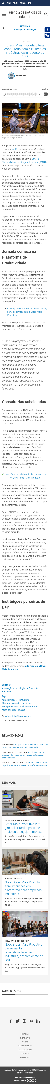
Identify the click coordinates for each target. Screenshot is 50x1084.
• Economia (7, 691)
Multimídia (25, 1054)
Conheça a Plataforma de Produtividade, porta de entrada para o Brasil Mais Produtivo (27, 312)
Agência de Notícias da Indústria (18, 716)
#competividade (10, 706)
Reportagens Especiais (15, 763)
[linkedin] (38, 1021)
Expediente (25, 1058)
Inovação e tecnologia (15, 752)
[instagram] (24, 1021)
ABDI (14, 148)
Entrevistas (25, 1038)
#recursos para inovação (13, 709)
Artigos (25, 1042)
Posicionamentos (25, 1046)
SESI (15, 3)
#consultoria (23, 700)
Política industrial (15, 879)
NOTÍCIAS (25, 26)
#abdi (28, 703)
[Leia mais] (25, 803)
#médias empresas (29, 706)
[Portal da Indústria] (3, 3)
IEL (29, 3)
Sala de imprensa (25, 1050)
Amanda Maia (21, 75)
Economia (8, 744)
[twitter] (17, 1021)
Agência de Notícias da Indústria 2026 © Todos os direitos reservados (25, 1071)
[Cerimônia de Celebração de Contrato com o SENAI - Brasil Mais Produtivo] (25, 475)
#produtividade (9, 700)
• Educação (32, 688)
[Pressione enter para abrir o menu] (4, 14)
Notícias (25, 1034)
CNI (9, 3)
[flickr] (31, 1021)
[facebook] (10, 1021)
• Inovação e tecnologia (13, 688)
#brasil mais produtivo (13, 703)
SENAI (23, 3)
